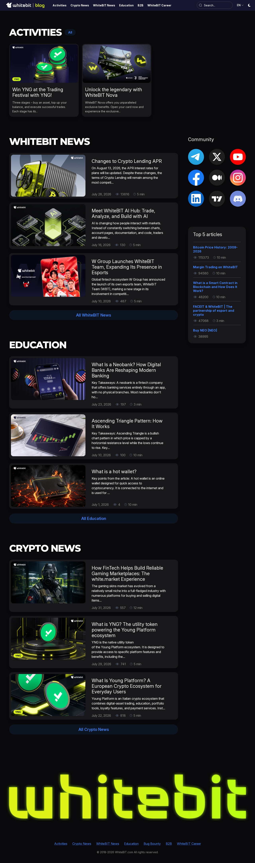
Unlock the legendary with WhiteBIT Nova (113, 92)
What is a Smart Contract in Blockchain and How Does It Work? (215, 287)
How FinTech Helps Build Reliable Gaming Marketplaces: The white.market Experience (127, 573)
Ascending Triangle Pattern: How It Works (127, 423)
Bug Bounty (152, 844)
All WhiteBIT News (93, 315)
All (70, 32)
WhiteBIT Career (189, 844)
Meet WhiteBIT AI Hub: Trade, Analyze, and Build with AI (123, 213)
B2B (169, 844)
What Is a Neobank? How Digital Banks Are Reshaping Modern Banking (126, 370)
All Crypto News (93, 729)
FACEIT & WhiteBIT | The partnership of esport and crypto (213, 311)
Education (131, 844)
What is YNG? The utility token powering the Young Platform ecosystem (125, 629)
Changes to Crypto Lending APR (127, 161)
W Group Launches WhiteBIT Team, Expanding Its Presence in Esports (127, 266)
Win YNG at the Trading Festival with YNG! (37, 92)
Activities (60, 844)
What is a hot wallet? (114, 471)
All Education (93, 518)
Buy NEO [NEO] (205, 330)
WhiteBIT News (107, 844)
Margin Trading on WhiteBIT (215, 267)
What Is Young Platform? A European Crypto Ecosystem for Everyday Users (127, 686)
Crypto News (81, 844)
